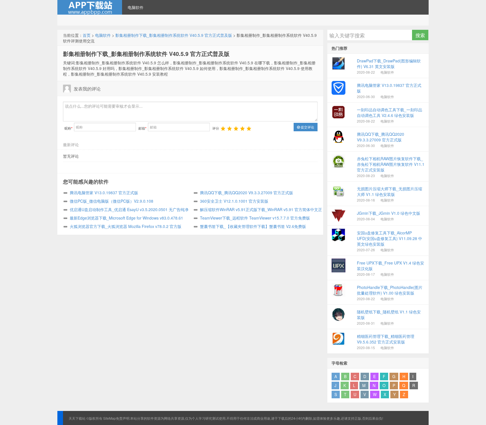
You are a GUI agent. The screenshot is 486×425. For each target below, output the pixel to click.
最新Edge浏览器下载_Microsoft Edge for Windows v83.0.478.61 (126, 218)
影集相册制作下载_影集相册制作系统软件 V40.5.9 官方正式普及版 (173, 35)
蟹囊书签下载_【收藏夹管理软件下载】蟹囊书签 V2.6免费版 (253, 226)
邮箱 (142, 128)
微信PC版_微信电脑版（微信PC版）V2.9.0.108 (111, 201)
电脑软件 (135, 7)
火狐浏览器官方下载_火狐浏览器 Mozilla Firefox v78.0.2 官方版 (125, 226)
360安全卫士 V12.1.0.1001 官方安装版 (234, 201)
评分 (215, 128)
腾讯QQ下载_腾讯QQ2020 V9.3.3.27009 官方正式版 (246, 192)
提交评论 (307, 127)
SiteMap (109, 418)
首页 (87, 35)
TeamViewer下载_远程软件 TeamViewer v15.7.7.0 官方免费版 (255, 218)
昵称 (68, 128)
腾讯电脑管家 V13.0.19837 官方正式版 (104, 192)
